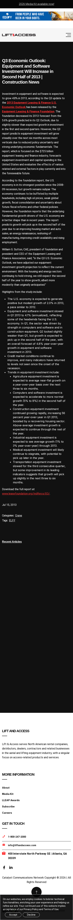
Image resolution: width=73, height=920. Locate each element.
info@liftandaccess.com (22, 845)
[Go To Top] (36, 892)
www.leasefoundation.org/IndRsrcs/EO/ (26, 493)
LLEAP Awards (11, 800)
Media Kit (7, 793)
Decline (31, 914)
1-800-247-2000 (17, 836)
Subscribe (8, 806)
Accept (13, 914)
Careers (7, 812)
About (6, 787)
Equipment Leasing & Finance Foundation (28, 111)
